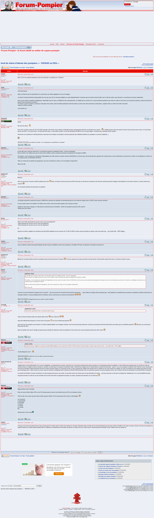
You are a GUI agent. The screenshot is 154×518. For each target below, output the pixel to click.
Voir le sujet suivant (148, 63)
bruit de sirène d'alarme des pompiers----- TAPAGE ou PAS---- (30, 63)
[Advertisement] (77, 27)
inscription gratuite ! (128, 56)
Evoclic (71, 509)
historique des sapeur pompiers (107, 476)
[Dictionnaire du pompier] (22, 47)
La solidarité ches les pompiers (106, 478)
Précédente (139, 67)
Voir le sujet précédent (147, 64)
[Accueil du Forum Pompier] (7, 47)
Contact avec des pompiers (105, 468)
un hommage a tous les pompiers (107, 472)
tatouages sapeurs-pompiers (106, 474)
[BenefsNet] (47, 475)
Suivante (150, 67)
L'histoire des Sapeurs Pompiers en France (110, 466)
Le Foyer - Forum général (27, 67)
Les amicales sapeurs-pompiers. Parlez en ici (110, 464)
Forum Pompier (14, 67)
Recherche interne (129, 6)
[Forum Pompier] (42, 11)
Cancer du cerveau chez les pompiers (108, 470)
